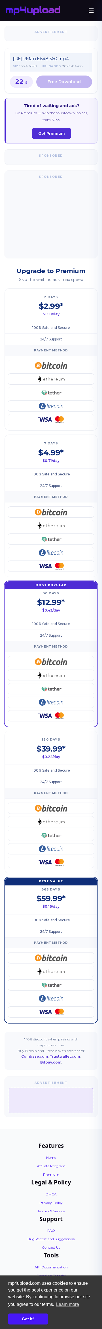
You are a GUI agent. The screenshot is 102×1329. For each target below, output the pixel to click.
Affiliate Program (51, 1166)
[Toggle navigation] (91, 10)
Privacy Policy (51, 1202)
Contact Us (51, 1247)
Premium (51, 1174)
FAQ (51, 1230)
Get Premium (51, 133)
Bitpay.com (50, 1062)
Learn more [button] (67, 1304)
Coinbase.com (34, 1056)
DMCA (51, 1194)
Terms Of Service (51, 1211)
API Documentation (51, 1267)
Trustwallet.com (65, 1056)
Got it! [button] (28, 1319)
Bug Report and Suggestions (51, 1239)
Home (51, 1157)
